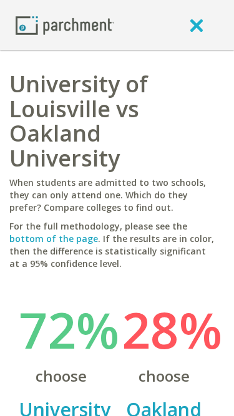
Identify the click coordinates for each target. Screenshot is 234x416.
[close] (196, 24)
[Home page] (65, 25)
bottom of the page (53, 238)
